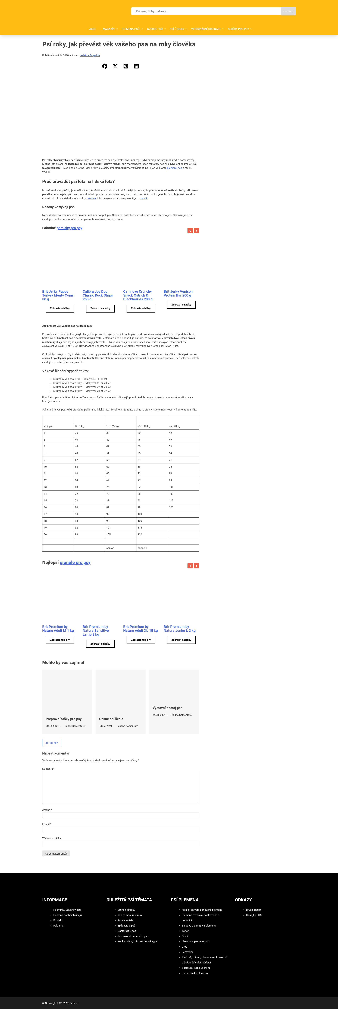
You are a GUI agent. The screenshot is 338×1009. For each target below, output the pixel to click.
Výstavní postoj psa (167, 708)
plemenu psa (174, 168)
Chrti (184, 946)
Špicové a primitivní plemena (199, 925)
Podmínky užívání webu (67, 909)
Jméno (47, 809)
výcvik (144, 198)
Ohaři (185, 936)
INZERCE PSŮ (154, 29)
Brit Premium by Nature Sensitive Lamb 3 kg (96, 630)
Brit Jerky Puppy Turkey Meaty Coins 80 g (58, 295)
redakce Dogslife (90, 55)
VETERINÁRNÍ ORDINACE (206, 29)
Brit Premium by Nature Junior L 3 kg (180, 628)
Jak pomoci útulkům (130, 915)
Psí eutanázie (125, 920)
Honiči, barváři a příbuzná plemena (202, 909)
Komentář (48, 768)
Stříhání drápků (126, 909)
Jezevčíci (187, 952)
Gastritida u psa (127, 930)
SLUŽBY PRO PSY (238, 29)
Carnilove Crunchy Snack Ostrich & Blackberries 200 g (137, 295)
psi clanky (51, 742)
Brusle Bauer (253, 909)
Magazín (109, 29)
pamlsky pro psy (69, 228)
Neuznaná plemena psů (195, 941)
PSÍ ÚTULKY (177, 29)
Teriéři (185, 930)
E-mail (46, 824)
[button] (104, 66)
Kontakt (57, 920)
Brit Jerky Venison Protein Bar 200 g (178, 293)
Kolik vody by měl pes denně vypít (137, 941)
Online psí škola (111, 719)
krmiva (92, 198)
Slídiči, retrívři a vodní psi (196, 967)
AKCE (92, 29)
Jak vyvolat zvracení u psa (133, 936)
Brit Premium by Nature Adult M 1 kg (58, 628)
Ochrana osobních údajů (67, 915)
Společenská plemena (195, 973)
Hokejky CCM (254, 915)
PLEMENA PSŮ (130, 29)
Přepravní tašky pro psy (64, 719)
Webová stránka (51, 838)
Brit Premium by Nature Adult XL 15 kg (140, 628)
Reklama (58, 925)
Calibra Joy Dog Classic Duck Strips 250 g (98, 295)
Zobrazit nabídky (60, 308)
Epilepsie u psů (126, 925)
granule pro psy (75, 562)
